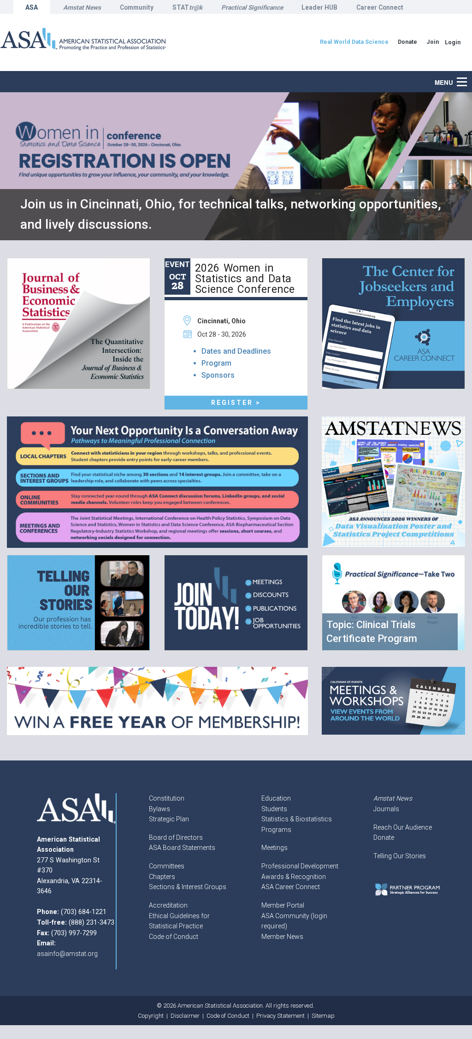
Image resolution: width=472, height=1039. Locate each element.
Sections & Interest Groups (187, 887)
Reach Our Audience (402, 827)
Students (274, 809)
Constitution (166, 798)
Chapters (162, 876)
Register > (236, 402)
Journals (386, 809)
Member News (282, 936)
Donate (383, 837)
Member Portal (282, 905)
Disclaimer (185, 1015)
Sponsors (218, 375)
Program (216, 363)
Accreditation (168, 905)
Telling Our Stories (399, 856)
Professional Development (299, 866)
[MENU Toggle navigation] (467, 77)
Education (276, 798)
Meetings (274, 847)
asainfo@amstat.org (67, 953)
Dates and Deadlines (236, 351)
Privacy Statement (280, 1015)
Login (452, 42)
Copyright (151, 1015)
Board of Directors (176, 837)
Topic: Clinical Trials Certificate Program (371, 632)
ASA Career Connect (290, 887)
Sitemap (323, 1015)
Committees (166, 866)
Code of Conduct (173, 936)
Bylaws (159, 809)
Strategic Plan (169, 819)
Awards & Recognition (293, 876)
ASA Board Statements (182, 847)
